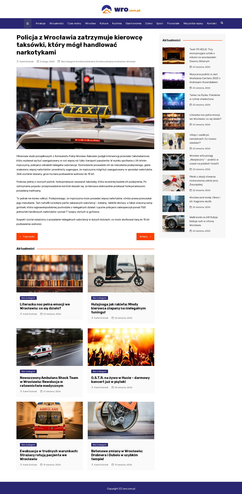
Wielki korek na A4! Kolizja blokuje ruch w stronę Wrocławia (203, 221)
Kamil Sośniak (27, 61)
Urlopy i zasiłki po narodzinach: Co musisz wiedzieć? (202, 138)
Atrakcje (40, 23)
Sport (159, 23)
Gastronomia (133, 23)
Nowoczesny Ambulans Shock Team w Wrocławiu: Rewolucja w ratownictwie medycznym (49, 382)
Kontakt (212, 23)
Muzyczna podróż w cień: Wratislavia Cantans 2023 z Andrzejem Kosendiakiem (204, 78)
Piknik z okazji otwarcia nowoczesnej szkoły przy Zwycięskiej (203, 180)
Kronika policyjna (104, 61)
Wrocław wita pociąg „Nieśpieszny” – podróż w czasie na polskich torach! (204, 159)
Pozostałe (173, 23)
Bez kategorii (68, 61)
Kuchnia (117, 23)
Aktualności (56, 23)
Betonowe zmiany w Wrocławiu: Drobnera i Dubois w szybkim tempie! (117, 455)
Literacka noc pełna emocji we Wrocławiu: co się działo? (45, 306)
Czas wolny (74, 23)
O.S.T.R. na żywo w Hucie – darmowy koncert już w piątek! (120, 380)
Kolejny (144, 236)
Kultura (104, 23)
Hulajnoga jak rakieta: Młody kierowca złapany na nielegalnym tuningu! (118, 308)
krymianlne (120, 61)
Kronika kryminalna (85, 61)
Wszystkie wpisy (193, 23)
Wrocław (90, 23)
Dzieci (148, 23)
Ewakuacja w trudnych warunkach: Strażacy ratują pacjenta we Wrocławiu (49, 455)
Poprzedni (28, 236)
